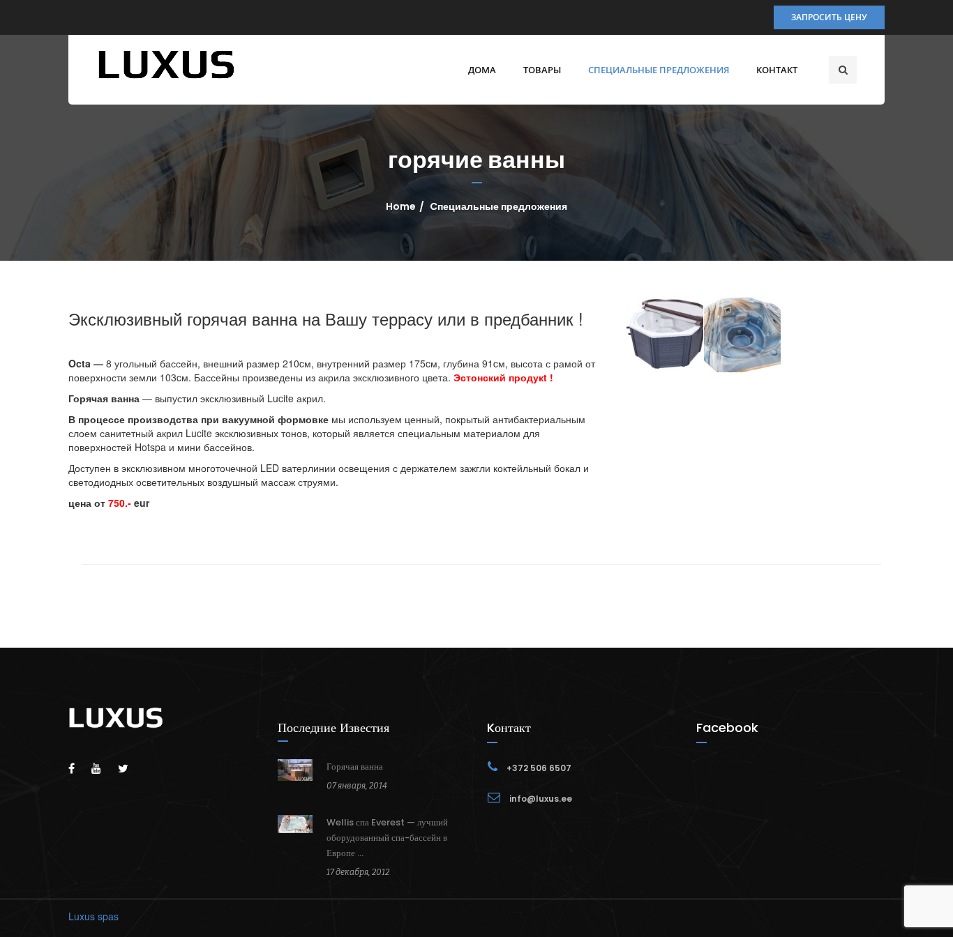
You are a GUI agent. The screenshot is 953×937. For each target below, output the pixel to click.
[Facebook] (78, 768)
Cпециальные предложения (658, 69)
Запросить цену (829, 17)
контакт (776, 69)
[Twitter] (130, 768)
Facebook (727, 727)
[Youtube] (103, 768)
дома (482, 69)
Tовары (542, 69)
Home (401, 206)
